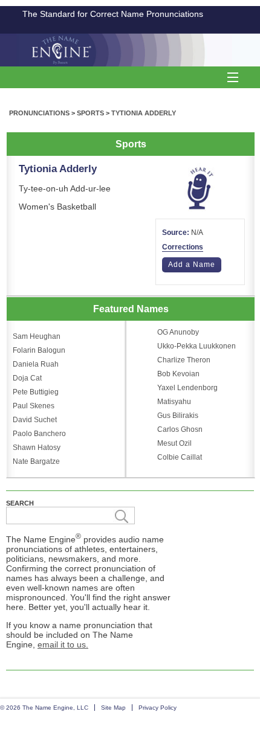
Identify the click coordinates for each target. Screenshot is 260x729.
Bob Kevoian (178, 374)
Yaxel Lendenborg (187, 388)
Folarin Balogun (39, 350)
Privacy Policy (157, 707)
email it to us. (62, 644)
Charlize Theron (183, 360)
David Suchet (35, 420)
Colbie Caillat (179, 457)
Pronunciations (39, 113)
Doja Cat (27, 378)
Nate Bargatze (36, 461)
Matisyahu (174, 401)
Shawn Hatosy (36, 447)
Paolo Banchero (39, 433)
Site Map (113, 707)
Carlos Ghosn (180, 429)
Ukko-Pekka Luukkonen (196, 346)
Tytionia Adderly (143, 113)
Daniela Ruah (36, 364)
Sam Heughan (36, 336)
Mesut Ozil (174, 443)
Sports (90, 113)
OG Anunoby (178, 332)
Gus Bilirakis (177, 415)
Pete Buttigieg (36, 392)
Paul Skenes (33, 406)
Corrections (182, 247)
